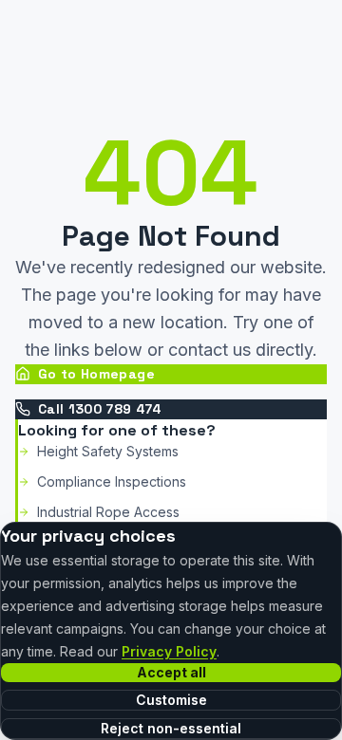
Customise (171, 700)
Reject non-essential (171, 728)
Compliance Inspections (111, 481)
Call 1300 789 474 (100, 408)
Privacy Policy (169, 651)
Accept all (171, 672)
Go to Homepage (96, 373)
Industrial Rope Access (108, 512)
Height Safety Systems (108, 451)
